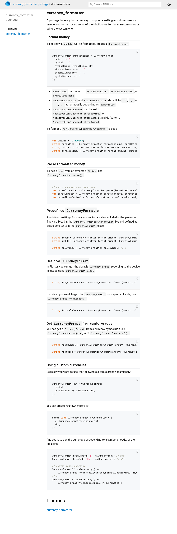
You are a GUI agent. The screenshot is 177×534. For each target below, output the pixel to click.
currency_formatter (59, 510)
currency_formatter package (30, 4)
